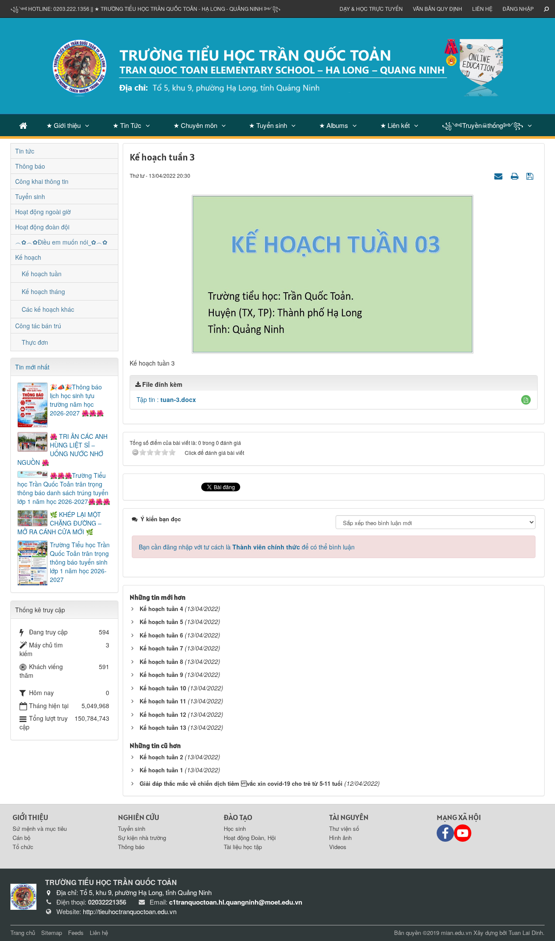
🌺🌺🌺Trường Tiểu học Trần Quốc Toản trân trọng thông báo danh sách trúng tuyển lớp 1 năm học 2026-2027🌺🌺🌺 (63, 488)
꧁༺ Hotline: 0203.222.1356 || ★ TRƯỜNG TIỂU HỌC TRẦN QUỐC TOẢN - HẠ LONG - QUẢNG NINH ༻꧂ (145, 8)
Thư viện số (344, 828)
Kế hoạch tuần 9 (161, 674)
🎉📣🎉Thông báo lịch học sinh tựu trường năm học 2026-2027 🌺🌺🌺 (77, 399)
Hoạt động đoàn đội (42, 226)
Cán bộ (21, 837)
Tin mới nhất (32, 367)
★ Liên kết (395, 125)
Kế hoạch (28, 257)
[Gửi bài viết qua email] (499, 175)
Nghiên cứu (138, 817)
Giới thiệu (30, 817)
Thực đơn (35, 342)
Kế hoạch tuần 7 (161, 648)
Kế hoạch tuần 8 (161, 661)
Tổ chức (23, 847)
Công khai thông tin (42, 181)
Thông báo (30, 166)
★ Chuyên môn (195, 125)
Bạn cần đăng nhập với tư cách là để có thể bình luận (247, 546)
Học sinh (235, 828)
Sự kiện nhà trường (142, 837)
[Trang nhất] (23, 125)
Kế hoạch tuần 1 (161, 770)
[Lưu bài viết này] (530, 175)
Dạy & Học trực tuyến (371, 8)
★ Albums (333, 125)
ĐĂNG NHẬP (518, 8)
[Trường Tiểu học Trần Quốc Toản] (23, 896)
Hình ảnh (340, 837)
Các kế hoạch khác (48, 309)
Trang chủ (22, 932)
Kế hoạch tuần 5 (161, 622)
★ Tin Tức (127, 125)
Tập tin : (166, 399)
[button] (526, 400)
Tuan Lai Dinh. (527, 932)
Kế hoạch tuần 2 (161, 757)
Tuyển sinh (30, 196)
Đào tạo (238, 817)
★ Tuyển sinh (268, 125)
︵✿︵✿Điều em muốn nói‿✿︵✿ (61, 242)
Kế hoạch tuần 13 (163, 727)
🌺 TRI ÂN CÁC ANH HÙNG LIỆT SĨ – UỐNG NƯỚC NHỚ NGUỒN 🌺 (62, 449)
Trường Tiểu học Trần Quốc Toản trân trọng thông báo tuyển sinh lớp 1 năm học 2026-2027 (80, 562)
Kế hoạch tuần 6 (161, 635)
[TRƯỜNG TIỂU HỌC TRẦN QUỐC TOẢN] (277, 65)
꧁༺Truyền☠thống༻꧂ (482, 125)
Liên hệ (482, 8)
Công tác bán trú (38, 325)
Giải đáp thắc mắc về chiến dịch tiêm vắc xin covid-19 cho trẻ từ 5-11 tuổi (241, 783)
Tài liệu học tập (243, 847)
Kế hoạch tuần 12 (163, 714)
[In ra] (515, 175)
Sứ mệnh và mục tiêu (40, 828)
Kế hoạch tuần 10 (163, 688)
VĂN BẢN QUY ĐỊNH (437, 8)
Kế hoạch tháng (43, 291)
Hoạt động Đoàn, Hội (250, 837)
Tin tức (24, 151)
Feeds (76, 932)
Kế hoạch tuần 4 (161, 608)
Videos (337, 847)
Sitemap (51, 932)
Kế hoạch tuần (42, 273)
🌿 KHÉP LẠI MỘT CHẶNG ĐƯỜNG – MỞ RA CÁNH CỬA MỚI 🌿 (59, 523)
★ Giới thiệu (63, 125)
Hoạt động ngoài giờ (43, 211)
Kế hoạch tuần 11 (163, 701)
